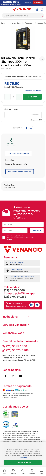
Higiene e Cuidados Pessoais (20, 23)
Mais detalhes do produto (19, 171)
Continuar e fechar (23, 462)
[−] (7, 97)
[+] (19, 97)
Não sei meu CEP (36, 120)
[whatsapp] (31, 128)
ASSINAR (37, 230)
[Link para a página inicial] (3, 23)
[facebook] (26, 128)
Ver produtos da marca (18, 153)
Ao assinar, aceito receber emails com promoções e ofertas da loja (20, 237)
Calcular (35, 115)
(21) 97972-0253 (15, 296)
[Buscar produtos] (42, 15)
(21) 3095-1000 (14, 290)
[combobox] (23, 15)
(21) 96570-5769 (17, 350)
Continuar (23, 458)
